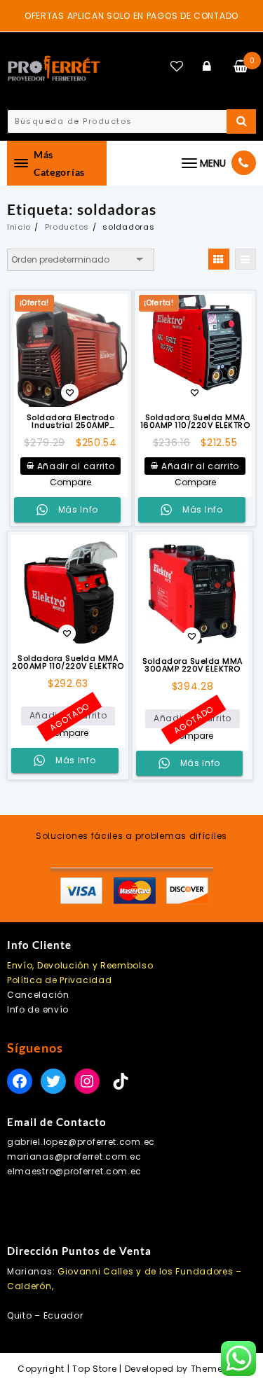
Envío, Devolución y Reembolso (80, 965)
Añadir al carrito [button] (76, 466)
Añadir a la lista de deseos (70, 393)
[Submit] (241, 121)
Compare (70, 482)
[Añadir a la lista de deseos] (68, 592)
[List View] (245, 259)
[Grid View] (218, 259)
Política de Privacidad (59, 980)
